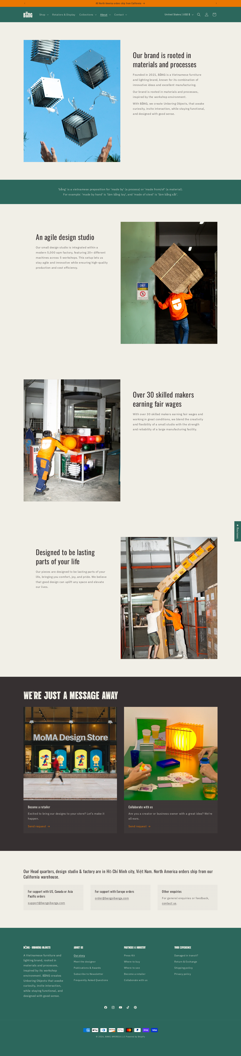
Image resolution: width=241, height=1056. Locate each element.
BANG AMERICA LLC (115, 1036)
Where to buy (132, 961)
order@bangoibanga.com (112, 898)
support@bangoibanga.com (46, 903)
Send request (37, 826)
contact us (169, 903)
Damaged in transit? (186, 955)
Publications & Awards (87, 967)
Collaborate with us (135, 980)
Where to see (132, 967)
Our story (79, 955)
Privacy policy (182, 974)
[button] (43, 14)
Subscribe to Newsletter (88, 974)
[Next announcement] (216, 3)
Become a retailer (134, 974)
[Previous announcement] (25, 3)
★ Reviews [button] (237, 531)
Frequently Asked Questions (91, 980)
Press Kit (129, 955)
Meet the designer (85, 961)
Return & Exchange (185, 961)
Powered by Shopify (135, 1036)
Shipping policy (183, 967)
